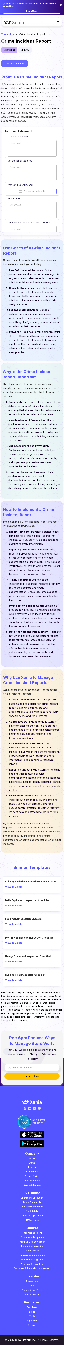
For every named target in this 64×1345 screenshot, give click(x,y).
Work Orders (32, 1250)
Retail (32, 1285)
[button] (56, 22)
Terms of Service (32, 1180)
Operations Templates (32, 1237)
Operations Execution (32, 1198)
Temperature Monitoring (32, 1255)
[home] (15, 22)
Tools (32, 1316)
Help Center (32, 1320)
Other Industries (32, 1294)
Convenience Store (32, 1290)
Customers (32, 1171)
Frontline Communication (32, 1241)
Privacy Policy (32, 1176)
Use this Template (14, 63)
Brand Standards (32, 1202)
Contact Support (32, 1185)
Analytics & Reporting (32, 1264)
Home (32, 1158)
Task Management (32, 1232)
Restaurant (32, 1281)
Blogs (32, 1312)
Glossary (32, 1325)
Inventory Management (32, 1259)
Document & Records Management (32, 1268)
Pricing (32, 1167)
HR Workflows (32, 1220)
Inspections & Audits (32, 1246)
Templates (7, 34)
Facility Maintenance (32, 1206)
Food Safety (32, 1211)
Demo (32, 1162)
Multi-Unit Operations (32, 1215)
